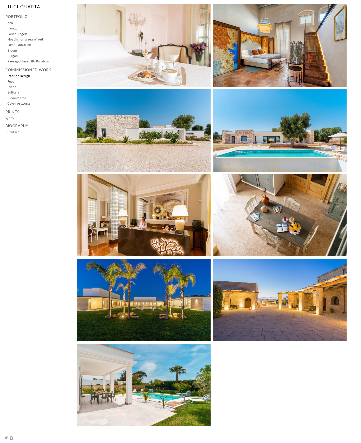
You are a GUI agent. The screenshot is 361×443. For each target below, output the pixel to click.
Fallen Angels (17, 34)
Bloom (12, 50)
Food (11, 82)
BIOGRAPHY (16, 126)
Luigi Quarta (22, 7)
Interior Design (19, 76)
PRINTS (12, 112)
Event (12, 87)
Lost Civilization (19, 45)
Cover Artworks (19, 103)
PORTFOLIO (16, 17)
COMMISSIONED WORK (28, 70)
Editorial (14, 92)
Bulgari (13, 56)
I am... (12, 28)
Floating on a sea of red (25, 39)
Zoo (10, 23)
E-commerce (17, 98)
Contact (13, 132)
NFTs (10, 119)
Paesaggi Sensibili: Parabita (28, 61)
